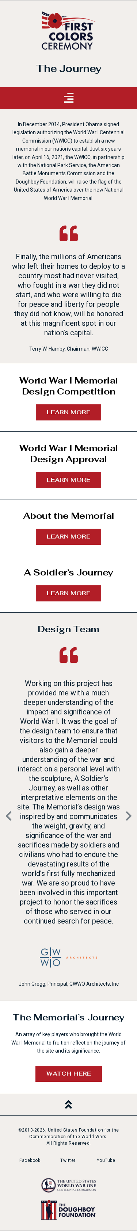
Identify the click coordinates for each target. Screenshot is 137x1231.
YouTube (106, 1160)
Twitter (68, 1160)
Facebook (29, 1160)
